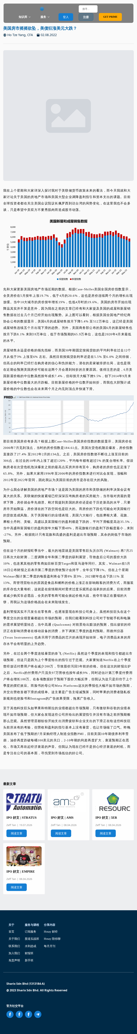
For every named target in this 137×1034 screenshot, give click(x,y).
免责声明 (14, 960)
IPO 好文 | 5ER (106, 817)
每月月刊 (49, 946)
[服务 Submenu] (49, 17)
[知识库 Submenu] (30, 17)
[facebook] (10, 1014)
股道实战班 (32, 938)
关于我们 (14, 938)
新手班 (29, 960)
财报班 (29, 953)
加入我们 (14, 953)
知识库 (23, 16)
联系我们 (14, 946)
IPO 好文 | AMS (62, 817)
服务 (43, 16)
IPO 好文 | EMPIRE (20, 871)
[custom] (37, 1014)
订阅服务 (30, 931)
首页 (11, 931)
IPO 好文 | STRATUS (21, 817)
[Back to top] (129, 1026)
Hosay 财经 (51, 931)
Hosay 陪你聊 (52, 938)
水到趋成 (30, 946)
